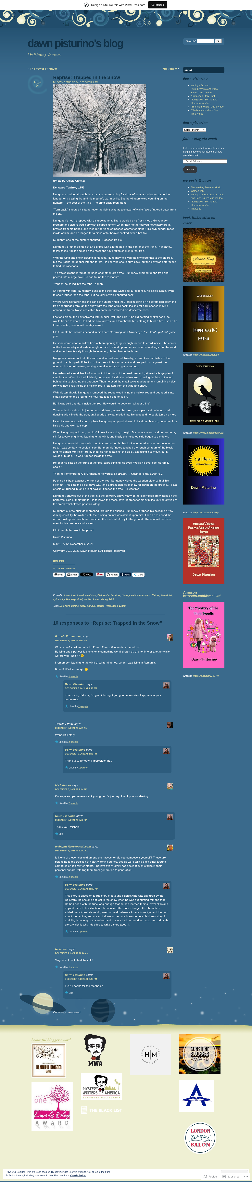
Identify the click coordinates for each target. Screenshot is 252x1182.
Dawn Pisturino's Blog (75, 43)
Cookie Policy (78, 1175)
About (188, 70)
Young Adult (107, 599)
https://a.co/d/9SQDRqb (206, 512)
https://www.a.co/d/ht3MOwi (208, 432)
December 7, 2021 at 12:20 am (71, 953)
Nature (155, 595)
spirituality (59, 599)
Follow (190, 169)
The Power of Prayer (43, 68)
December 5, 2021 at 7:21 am (71, 728)
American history (86, 595)
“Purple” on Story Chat (203, 96)
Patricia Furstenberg (68, 636)
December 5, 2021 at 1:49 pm (81, 688)
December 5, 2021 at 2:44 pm (71, 789)
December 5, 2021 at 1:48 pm (81, 754)
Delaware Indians (69, 606)
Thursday (196, 208)
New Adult (166, 595)
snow (83, 606)
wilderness (112, 606)
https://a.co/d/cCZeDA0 (206, 676)
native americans (141, 595)
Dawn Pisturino (75, 684)
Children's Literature (108, 595)
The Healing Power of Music (206, 187)
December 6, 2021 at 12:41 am (71, 850)
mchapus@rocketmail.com (73, 846)
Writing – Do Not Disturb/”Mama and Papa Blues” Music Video (204, 89)
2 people (73, 676)
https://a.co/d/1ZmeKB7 (206, 354)
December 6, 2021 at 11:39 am (81, 889)
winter (122, 606)
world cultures (92, 599)
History (126, 595)
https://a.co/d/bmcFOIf (201, 596)
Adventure (70, 595)
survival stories (96, 606)
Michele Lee (63, 785)
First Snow (169, 68)
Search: (191, 41)
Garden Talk (197, 191)
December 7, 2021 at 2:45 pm (81, 979)
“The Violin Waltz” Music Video (207, 106)
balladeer (61, 949)
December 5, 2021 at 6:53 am (71, 640)
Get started (157, 4)
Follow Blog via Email (200, 138)
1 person (83, 767)
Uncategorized (74, 599)
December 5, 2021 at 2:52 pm (71, 820)
